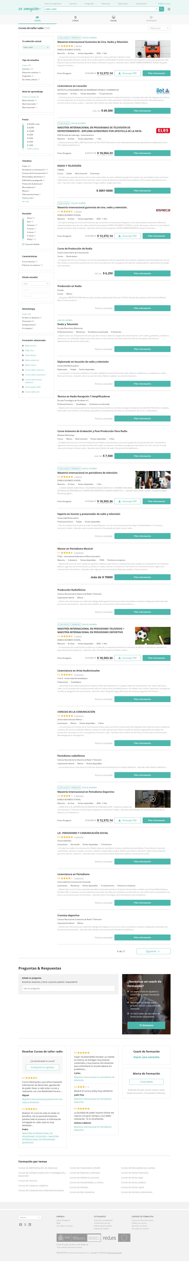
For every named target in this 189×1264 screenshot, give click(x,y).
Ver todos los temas (65, 1226)
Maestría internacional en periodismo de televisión (87, 472)
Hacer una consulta (146, 1057)
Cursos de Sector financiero (134, 1172)
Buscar (161, 9)
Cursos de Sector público (133, 1182)
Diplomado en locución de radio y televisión (83, 361)
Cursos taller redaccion (34, 370)
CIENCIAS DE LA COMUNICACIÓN (76, 711)
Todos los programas (53, 3)
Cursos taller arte (32, 392)
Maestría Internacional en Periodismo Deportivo (85, 791)
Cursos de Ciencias (27, 1180)
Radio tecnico (30, 345)
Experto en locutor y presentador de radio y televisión (88, 514)
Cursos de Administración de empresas (37, 1167)
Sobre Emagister (63, 1220)
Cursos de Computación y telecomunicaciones (41, 1190)
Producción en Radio (69, 286)
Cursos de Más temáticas (82, 1192)
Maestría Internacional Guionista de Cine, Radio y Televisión (92, 42)
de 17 (121, 951)
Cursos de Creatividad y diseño (85, 1167)
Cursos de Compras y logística (33, 1185)
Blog (58, 1223)
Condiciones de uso (102, 1223)
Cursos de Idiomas (79, 1187)
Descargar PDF (129, 73)
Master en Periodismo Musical (75, 548)
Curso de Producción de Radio (74, 248)
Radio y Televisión (67, 324)
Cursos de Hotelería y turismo (84, 1177)
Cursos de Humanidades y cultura (86, 1182)
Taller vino (29, 350)
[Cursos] (29, 9)
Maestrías (106, 3)
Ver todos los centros (140, 1228)
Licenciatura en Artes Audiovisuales (78, 670)
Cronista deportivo (68, 915)
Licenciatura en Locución (72, 86)
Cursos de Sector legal (132, 1177)
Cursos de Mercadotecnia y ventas (138, 1167)
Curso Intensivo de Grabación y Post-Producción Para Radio (92, 431)
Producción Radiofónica (71, 589)
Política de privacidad (102, 1226)
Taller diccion (30, 355)
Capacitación (141, 3)
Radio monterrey (32, 360)
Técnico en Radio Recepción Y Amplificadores (83, 396)
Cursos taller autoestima (35, 374)
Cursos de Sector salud (132, 1187)
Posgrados (89, 3)
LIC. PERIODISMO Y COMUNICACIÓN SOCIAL (82, 833)
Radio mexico (30, 365)
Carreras (73, 3)
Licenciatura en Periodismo (73, 874)
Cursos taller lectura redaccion (33, 381)
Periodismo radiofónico (71, 755)
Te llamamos (146, 1025)
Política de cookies (101, 1228)
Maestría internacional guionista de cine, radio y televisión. (92, 207)
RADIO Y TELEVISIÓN (69, 165)
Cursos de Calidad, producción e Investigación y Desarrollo (42, 1174)
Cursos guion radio (33, 387)
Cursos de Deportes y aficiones (85, 1172)
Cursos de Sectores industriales (136, 1192)
